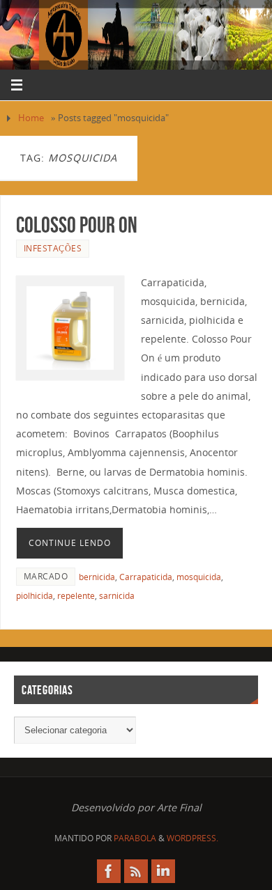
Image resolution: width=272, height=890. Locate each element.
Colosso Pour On (76, 224)
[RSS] (136, 871)
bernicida (97, 577)
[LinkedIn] (163, 871)
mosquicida (198, 577)
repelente (76, 596)
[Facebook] (109, 871)
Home (31, 117)
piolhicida (34, 596)
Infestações (53, 248)
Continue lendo (70, 543)
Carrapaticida (145, 577)
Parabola (135, 838)
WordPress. (192, 838)
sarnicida (117, 596)
